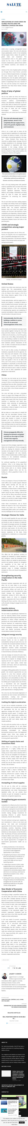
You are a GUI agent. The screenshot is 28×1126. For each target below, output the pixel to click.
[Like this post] (10, 968)
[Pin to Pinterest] (16, 968)
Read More (14, 1124)
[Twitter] (20, 1116)
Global (3, 19)
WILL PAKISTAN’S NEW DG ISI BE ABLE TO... (14, 1017)
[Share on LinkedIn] (18, 968)
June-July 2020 (6, 960)
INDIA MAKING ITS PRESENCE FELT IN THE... (12, 1103)
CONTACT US (5, 1092)
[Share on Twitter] (14, 968)
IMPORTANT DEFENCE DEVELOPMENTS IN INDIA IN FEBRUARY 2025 (13, 1085)
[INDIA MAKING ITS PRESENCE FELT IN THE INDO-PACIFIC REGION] (4, 1103)
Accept (21, 1122)
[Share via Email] (19, 968)
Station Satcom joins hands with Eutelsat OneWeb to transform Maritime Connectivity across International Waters (18, 1075)
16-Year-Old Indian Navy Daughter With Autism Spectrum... (12, 1111)
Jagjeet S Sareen (9, 27)
